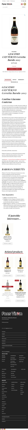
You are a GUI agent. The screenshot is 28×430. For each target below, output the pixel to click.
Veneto (3, 386)
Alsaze (3, 409)
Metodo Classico (22, 357)
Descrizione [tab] (8, 79)
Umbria (12, 386)
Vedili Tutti (21, 361)
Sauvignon (13, 375)
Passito (3, 361)
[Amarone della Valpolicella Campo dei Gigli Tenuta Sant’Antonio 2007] (7, 284)
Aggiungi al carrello (14, 69)
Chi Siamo (3, 331)
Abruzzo (22, 386)
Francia (4, 401)
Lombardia (4, 395)
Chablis (3, 405)
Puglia (21, 394)
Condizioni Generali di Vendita (7, 345)
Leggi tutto (7, 300)
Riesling (12, 373)
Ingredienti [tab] (21, 79)
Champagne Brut (14, 364)
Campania (22, 384)
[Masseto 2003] (20, 262)
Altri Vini (23, 369)
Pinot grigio (13, 371)
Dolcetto (3, 375)
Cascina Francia (11, 159)
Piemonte (3, 384)
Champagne (13, 355)
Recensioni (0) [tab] (14, 82)
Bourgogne (4, 407)
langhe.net (7, 328)
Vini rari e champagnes (6, 351)
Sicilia (21, 390)
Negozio (3, 336)
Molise (21, 388)
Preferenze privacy (5, 322)
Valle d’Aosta (4, 397)
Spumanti (21, 355)
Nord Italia (4, 382)
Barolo (13, 71)
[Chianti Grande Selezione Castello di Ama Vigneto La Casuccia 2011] (20, 284)
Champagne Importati (5, 416)
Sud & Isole (22, 382)
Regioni (4, 380)
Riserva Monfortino (21, 159)
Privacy (3, 347)
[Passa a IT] (0, 429)
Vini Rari (24, 71)
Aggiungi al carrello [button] (7, 243)
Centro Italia (14, 382)
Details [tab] (14, 79)
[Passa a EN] (2, 429)
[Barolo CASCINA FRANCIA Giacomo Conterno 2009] (7, 229)
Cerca (23, 7)
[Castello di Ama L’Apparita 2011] (7, 262)
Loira (3, 411)
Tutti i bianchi (13, 377)
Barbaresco (4, 373)
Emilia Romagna (14, 390)
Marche (12, 388)
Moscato (3, 359)
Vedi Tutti (12, 366)
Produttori (4, 340)
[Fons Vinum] (7, 4)
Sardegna (22, 392)
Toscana (12, 384)
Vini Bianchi (13, 369)
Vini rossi (16, 71)
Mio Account (4, 338)
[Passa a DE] (4, 429)
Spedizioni (3, 343)
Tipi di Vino (5, 353)
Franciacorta (21, 359)
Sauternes (4, 413)
